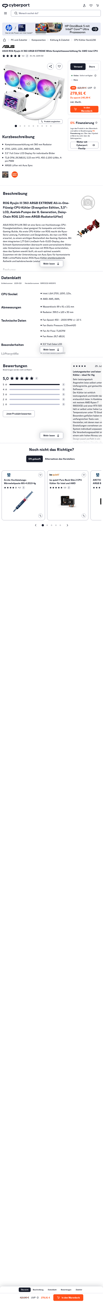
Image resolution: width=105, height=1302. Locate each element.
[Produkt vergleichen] (40, 516)
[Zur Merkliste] (91, 5)
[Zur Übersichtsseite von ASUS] (8, 46)
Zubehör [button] (79, 1290)
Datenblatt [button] (52, 1290)
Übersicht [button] (24, 1290)
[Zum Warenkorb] (97, 5)
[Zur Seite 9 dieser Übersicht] (51, 126)
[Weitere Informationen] (95, 75)
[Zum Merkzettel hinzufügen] (59, 66)
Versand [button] (78, 66)
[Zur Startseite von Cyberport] (16, 5)
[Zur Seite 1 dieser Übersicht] (16, 126)
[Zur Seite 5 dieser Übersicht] (33, 126)
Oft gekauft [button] (34, 459)
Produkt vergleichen (52, 121)
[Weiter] (60, 92)
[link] (15, 56)
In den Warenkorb (86, 109)
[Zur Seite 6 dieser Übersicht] (38, 126)
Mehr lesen (49, 263)
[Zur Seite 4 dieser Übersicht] (29, 126)
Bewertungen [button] (66, 1290)
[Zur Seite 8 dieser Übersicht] (46, 126)
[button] (5, 174)
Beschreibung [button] (38, 1290)
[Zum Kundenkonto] (84, 5)
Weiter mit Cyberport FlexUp (81, 145)
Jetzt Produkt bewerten (18, 413)
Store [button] (92, 66)
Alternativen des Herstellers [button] (60, 459)
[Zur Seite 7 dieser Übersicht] (42, 126)
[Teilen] (50, 66)
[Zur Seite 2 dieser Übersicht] (20, 126)
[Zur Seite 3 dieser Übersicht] (24, 126)
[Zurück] (6, 92)
